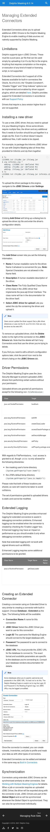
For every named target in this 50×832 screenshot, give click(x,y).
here (29, 92)
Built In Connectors (28, 762)
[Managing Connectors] (7, 814)
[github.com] (22, 828)
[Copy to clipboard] (47, 157)
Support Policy (16, 99)
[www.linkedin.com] (17, 828)
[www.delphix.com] (4, 828)
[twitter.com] (13, 828)
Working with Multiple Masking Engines (20, 783)
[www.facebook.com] (8, 828)
